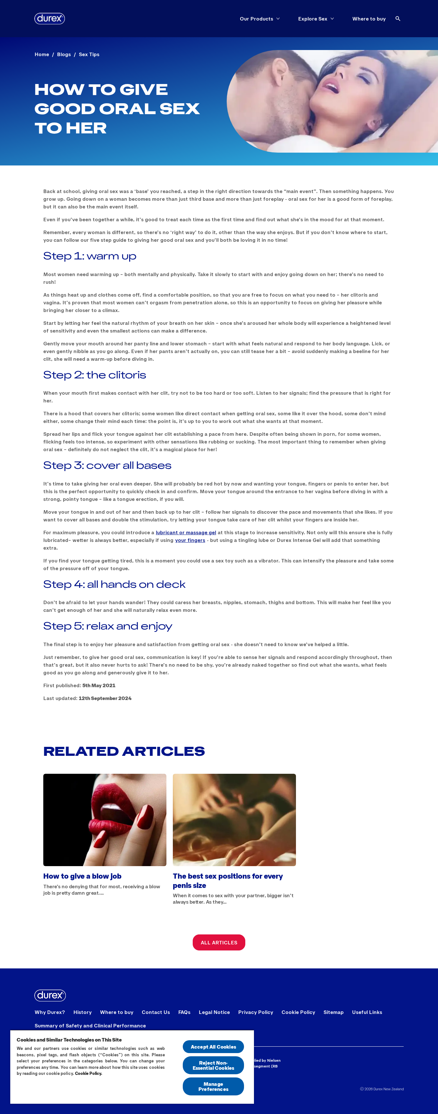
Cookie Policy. (88, 1073)
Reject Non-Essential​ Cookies (213, 1065)
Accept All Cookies (213, 1046)
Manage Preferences (213, 1086)
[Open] (398, 18)
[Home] (49, 18)
